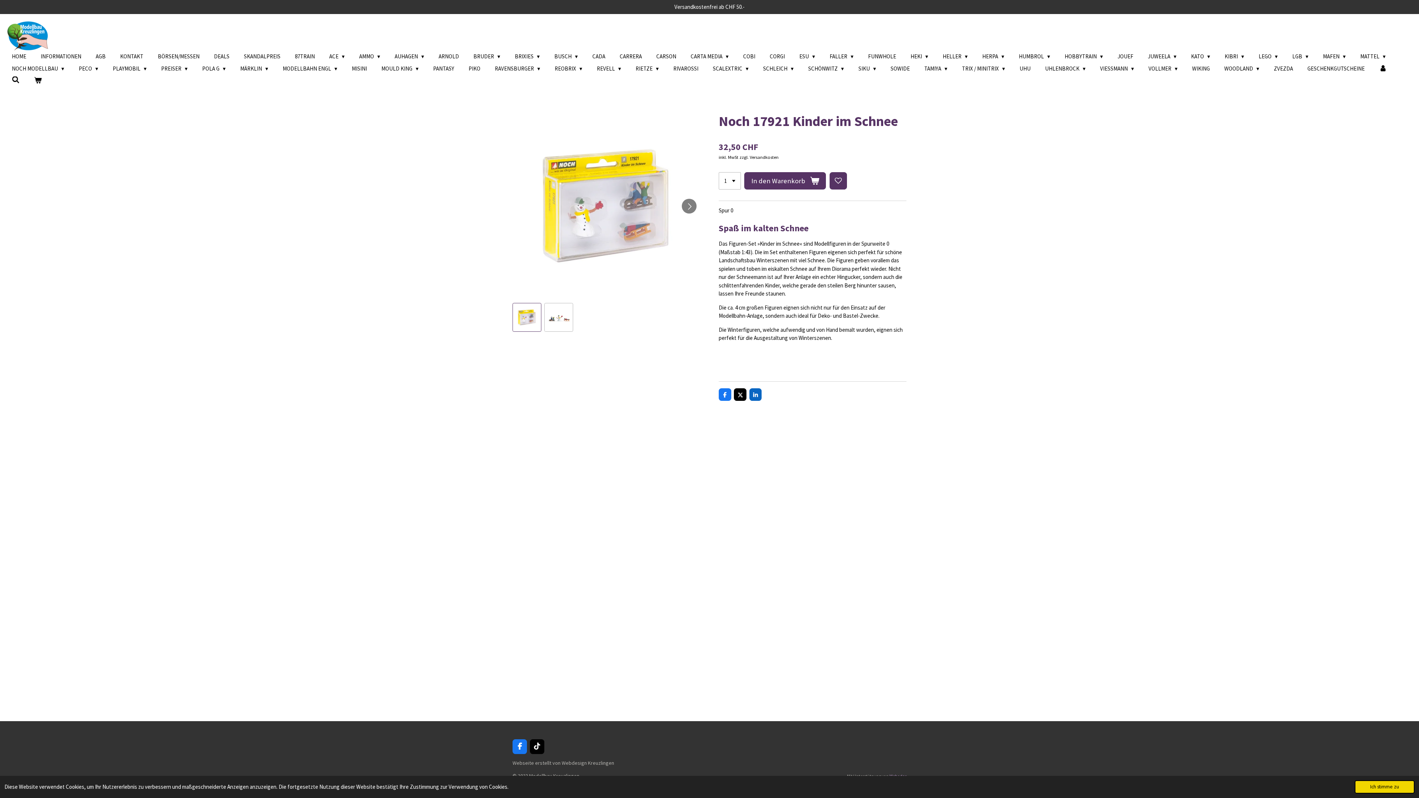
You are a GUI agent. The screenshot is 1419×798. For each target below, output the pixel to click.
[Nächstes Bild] (689, 206)
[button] (527, 317)
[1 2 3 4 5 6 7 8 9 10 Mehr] (730, 181)
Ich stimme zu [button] (1384, 787)
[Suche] (15, 80)
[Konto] (1383, 69)
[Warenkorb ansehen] (38, 81)
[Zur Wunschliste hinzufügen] (838, 181)
